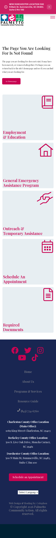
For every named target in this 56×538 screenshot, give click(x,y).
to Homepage (11, 81)
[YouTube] (22, 357)
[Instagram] (40, 350)
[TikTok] (34, 357)
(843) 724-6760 (29, 411)
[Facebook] (15, 350)
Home (28, 372)
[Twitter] (28, 350)
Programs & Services (28, 391)
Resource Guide (28, 401)
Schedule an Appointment (28, 477)
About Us (28, 381)
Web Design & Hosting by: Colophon (28, 503)
